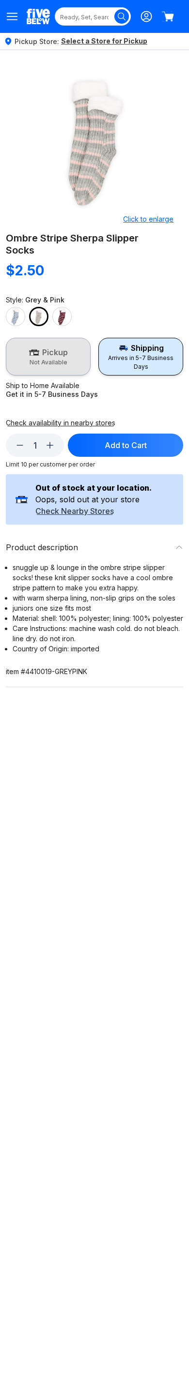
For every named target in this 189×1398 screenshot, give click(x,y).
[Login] (146, 16)
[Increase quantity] (50, 445)
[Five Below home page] (38, 16)
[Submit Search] (121, 16)
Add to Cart (126, 445)
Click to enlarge (148, 219)
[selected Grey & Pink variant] (38, 316)
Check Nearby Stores (74, 511)
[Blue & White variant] (15, 316)
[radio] (48, 357)
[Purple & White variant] (62, 316)
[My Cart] (167, 16)
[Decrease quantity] (20, 445)
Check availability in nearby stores (60, 423)
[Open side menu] (12, 16)
